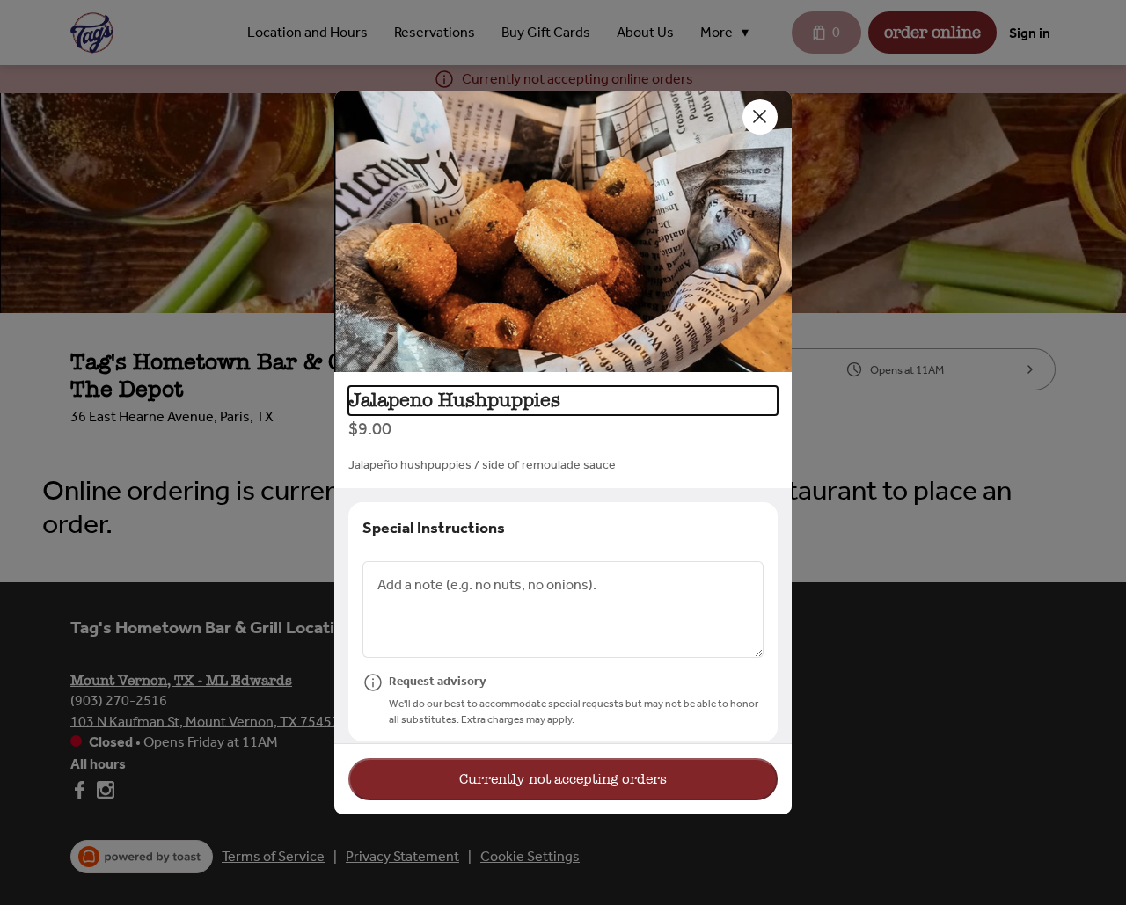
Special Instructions (433, 527)
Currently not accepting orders (563, 778)
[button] (563, 231)
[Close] (760, 117)
